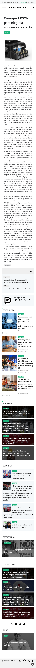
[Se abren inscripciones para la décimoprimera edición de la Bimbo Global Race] (7, 474)
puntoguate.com (19, 298)
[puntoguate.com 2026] (9, 661)
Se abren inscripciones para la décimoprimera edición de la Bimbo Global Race (21, 476)
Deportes (16, 2)
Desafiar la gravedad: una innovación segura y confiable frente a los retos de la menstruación (17, 440)
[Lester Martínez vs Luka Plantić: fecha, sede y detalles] (7, 525)
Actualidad (5, 408)
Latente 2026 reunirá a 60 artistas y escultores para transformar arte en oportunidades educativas (16, 413)
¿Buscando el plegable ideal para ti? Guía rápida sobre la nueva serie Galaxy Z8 (25, 363)
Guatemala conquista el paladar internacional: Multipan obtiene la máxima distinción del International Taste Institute (16, 454)
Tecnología (6, 32)
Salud (30, 635)
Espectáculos (7, 542)
